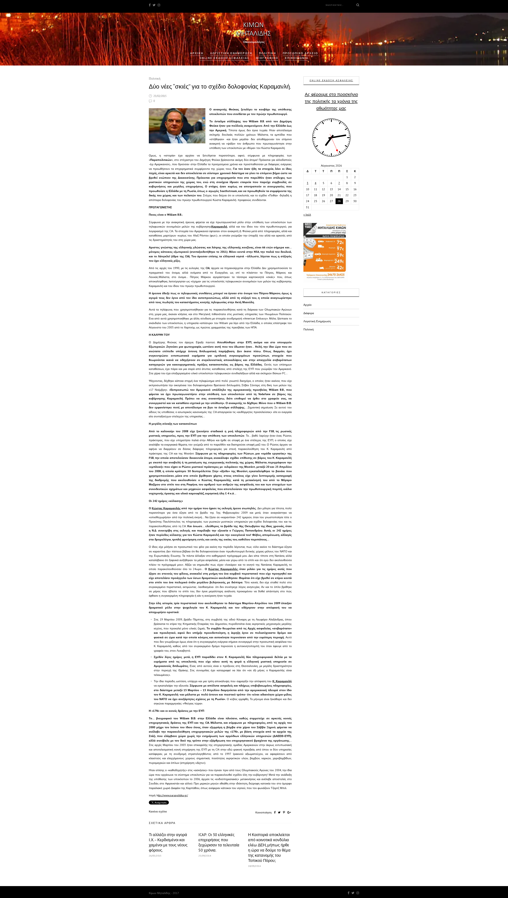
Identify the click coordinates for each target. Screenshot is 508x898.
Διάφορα (308, 313)
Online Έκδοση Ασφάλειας (224, 58)
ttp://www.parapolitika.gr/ (173, 795)
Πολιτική (154, 79)
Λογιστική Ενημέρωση (231, 53)
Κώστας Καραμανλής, (223, 569)
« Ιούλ (307, 214)
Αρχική (196, 53)
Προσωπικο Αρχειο (300, 53)
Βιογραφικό (267, 58)
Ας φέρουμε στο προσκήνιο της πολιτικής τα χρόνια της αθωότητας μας (331, 101)
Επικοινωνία (296, 58)
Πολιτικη (267, 53)
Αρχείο (307, 305)
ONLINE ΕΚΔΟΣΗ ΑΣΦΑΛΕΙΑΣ (331, 80)
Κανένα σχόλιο (158, 811)
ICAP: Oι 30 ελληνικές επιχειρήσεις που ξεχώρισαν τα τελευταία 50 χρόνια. (218, 842)
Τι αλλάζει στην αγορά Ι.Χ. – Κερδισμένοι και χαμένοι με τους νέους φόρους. (168, 842)
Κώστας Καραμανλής (166, 508)
